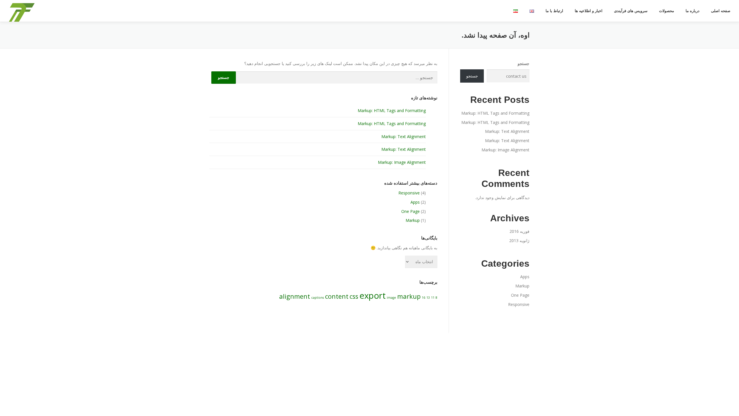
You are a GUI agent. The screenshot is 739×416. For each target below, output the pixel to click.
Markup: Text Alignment (403, 136)
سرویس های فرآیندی (630, 11)
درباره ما (692, 11)
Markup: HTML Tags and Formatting (392, 110)
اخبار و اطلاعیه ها (588, 11)
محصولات (666, 11)
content (336, 296)
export (372, 295)
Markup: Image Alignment (402, 162)
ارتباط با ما (554, 11)
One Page (410, 211)
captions (317, 298)
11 (432, 298)
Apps (415, 202)
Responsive (409, 193)
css (354, 296)
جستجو (523, 63)
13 (428, 298)
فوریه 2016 (519, 231)
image (391, 298)
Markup (413, 220)
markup (409, 296)
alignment (294, 296)
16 (423, 298)
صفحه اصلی (720, 11)
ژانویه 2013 (519, 240)
